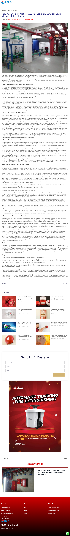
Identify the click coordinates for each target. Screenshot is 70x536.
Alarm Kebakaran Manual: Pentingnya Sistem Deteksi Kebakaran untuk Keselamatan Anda (58, 311)
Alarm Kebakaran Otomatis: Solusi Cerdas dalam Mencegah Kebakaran (25, 298)
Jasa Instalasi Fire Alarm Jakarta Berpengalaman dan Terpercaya (59, 323)
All (6, 19)
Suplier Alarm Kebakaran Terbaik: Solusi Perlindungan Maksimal (59, 336)
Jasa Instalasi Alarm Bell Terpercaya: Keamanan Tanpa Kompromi (25, 336)
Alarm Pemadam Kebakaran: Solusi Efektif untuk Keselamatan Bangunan (26, 311)
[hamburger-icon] (67, 2)
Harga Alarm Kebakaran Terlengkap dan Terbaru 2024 (58, 297)
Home (3, 19)
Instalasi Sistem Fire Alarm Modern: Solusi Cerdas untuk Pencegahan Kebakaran (52, 472)
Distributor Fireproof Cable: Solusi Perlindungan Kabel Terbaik (24, 324)
